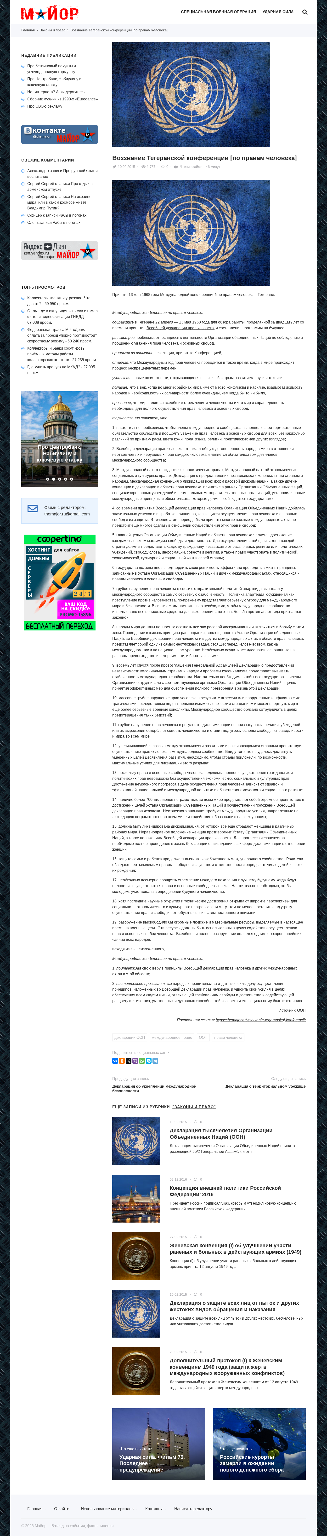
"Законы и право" (194, 1107)
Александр (36, 171)
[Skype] (149, 1061)
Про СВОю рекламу (44, 106)
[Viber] (135, 1061)
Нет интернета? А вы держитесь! (56, 92)
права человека (228, 1037)
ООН (301, 1010)
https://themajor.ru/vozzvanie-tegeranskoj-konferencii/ (261, 1020)
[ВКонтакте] (115, 1061)
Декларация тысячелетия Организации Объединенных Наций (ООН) (221, 1133)
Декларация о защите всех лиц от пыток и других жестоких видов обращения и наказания (234, 1306)
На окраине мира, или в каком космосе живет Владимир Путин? (59, 202)
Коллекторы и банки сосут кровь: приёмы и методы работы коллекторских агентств (56, 354)
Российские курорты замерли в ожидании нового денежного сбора (252, 1463)
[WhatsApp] (142, 1061)
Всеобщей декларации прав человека (180, 328)
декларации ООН (129, 1037)
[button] (47, 479)
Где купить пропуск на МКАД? (53, 367)
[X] (128, 1061)
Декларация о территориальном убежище (266, 1086)
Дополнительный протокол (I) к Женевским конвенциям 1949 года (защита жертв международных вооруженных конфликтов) (227, 1366)
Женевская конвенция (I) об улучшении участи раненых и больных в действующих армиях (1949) (235, 1248)
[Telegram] (155, 1061)
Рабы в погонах (72, 215)
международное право (172, 1037)
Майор (57, 12)
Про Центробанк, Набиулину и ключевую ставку (59, 453)
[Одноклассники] (122, 1061)
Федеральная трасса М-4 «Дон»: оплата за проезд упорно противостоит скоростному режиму (62, 335)
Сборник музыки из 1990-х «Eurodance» (62, 99)
